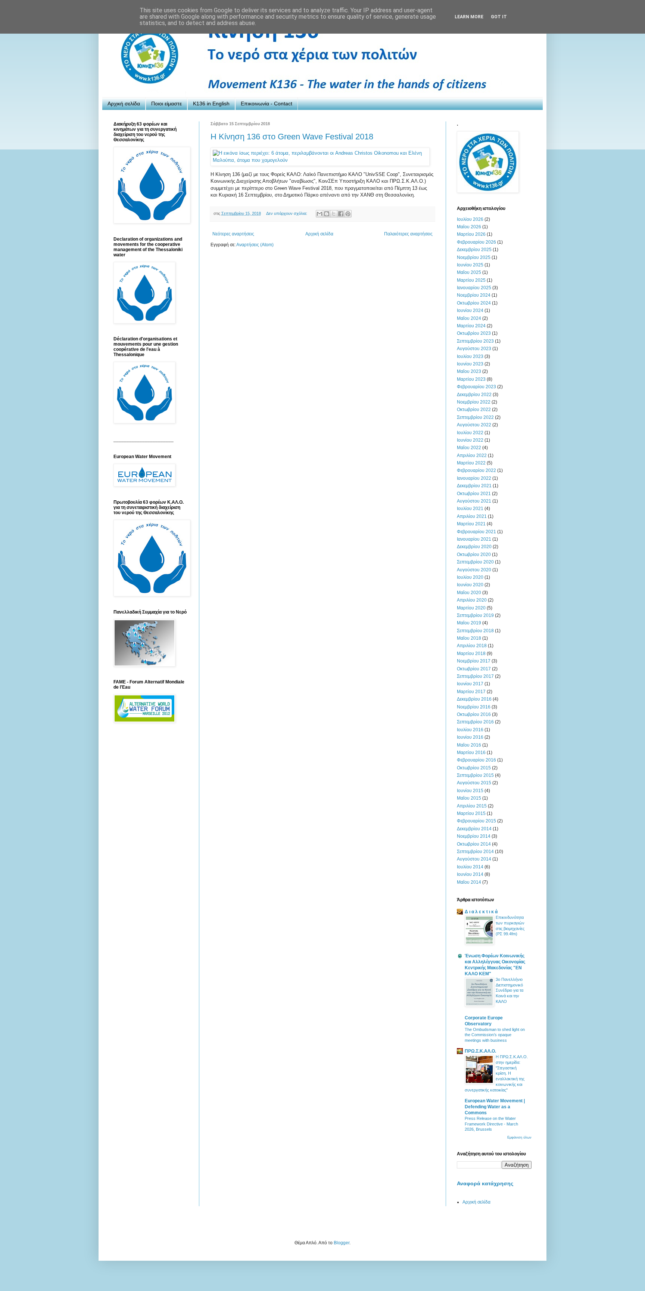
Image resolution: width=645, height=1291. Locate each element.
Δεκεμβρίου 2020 (474, 546)
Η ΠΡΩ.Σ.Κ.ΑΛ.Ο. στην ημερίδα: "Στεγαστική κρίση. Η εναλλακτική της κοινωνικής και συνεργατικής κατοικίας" (496, 1073)
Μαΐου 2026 (469, 226)
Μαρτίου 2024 (471, 325)
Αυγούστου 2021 (474, 501)
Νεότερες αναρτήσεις (233, 234)
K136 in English (211, 103)
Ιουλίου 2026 (470, 219)
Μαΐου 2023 (469, 371)
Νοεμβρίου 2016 (473, 707)
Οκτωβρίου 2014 (474, 844)
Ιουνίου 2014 (470, 874)
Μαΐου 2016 (469, 745)
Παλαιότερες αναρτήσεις (408, 234)
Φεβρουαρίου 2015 (476, 821)
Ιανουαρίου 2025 (474, 287)
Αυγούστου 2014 (474, 859)
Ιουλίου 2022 (470, 432)
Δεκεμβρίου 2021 (474, 485)
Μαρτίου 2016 (471, 752)
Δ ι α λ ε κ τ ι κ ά (481, 911)
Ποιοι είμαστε (166, 103)
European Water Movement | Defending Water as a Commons (495, 1106)
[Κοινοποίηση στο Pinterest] (348, 213)
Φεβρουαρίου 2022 (476, 470)
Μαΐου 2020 (469, 592)
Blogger (341, 1242)
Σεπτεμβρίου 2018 (475, 630)
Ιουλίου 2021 (470, 508)
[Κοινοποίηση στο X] (333, 213)
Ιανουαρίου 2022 (474, 478)
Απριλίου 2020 (472, 600)
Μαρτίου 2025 (471, 280)
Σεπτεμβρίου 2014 (475, 851)
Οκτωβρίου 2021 (474, 493)
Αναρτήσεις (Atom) (255, 244)
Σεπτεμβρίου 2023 (475, 341)
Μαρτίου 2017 (471, 691)
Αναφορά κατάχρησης (485, 1183)
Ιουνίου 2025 (470, 265)
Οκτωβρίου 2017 (474, 668)
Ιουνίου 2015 (470, 790)
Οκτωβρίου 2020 (474, 554)
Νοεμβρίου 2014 (473, 836)
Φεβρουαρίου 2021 (476, 531)
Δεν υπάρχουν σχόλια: (287, 213)
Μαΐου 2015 (469, 798)
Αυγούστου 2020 (474, 569)
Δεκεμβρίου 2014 (474, 828)
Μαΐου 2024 (469, 318)
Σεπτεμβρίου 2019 (475, 615)
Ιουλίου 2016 (470, 729)
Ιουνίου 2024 (470, 310)
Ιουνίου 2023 (470, 364)
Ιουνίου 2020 (470, 584)
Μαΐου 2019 (469, 623)
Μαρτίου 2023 (471, 379)
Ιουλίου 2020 (470, 577)
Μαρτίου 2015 (471, 813)
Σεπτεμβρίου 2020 (475, 562)
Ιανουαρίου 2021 (474, 539)
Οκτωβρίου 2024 (474, 303)
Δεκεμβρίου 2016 (474, 699)
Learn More (469, 16)
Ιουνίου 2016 (470, 737)
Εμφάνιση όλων (519, 1137)
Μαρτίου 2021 (471, 523)
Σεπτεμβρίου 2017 (475, 676)
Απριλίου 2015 (472, 806)
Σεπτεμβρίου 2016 (475, 722)
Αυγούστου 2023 (474, 348)
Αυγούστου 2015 (474, 782)
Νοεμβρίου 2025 (473, 257)
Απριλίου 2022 (472, 455)
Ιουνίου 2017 (470, 683)
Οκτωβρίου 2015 (474, 767)
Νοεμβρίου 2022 (473, 402)
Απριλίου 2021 (472, 516)
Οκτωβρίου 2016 (474, 714)
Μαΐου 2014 (469, 882)
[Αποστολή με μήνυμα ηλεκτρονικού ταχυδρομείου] (319, 213)
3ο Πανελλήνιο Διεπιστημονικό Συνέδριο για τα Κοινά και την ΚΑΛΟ (509, 990)
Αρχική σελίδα (124, 103)
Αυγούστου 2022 (474, 424)
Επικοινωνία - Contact (266, 103)
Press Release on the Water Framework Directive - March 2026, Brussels (491, 1124)
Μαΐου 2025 (469, 272)
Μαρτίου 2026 (471, 234)
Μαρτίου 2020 (471, 608)
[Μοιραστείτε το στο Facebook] (341, 213)
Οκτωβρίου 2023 (474, 333)
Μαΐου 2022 (469, 447)
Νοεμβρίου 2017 (473, 661)
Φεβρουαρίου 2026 (476, 242)
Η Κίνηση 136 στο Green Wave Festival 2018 (292, 136)
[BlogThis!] (326, 213)
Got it (499, 16)
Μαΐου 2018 (469, 638)
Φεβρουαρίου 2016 (476, 760)
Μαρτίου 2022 (471, 463)
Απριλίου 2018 (472, 645)
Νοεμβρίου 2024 (473, 295)
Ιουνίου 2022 (470, 440)
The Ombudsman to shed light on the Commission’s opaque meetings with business (495, 1035)
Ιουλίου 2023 (470, 356)
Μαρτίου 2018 (471, 653)
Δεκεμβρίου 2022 (474, 394)
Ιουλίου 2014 (470, 867)
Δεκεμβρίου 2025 (474, 249)
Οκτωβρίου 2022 (474, 409)
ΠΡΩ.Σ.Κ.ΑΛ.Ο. (480, 1051)
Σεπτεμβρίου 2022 (475, 417)
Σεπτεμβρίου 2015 (475, 775)
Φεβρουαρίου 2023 (476, 386)
